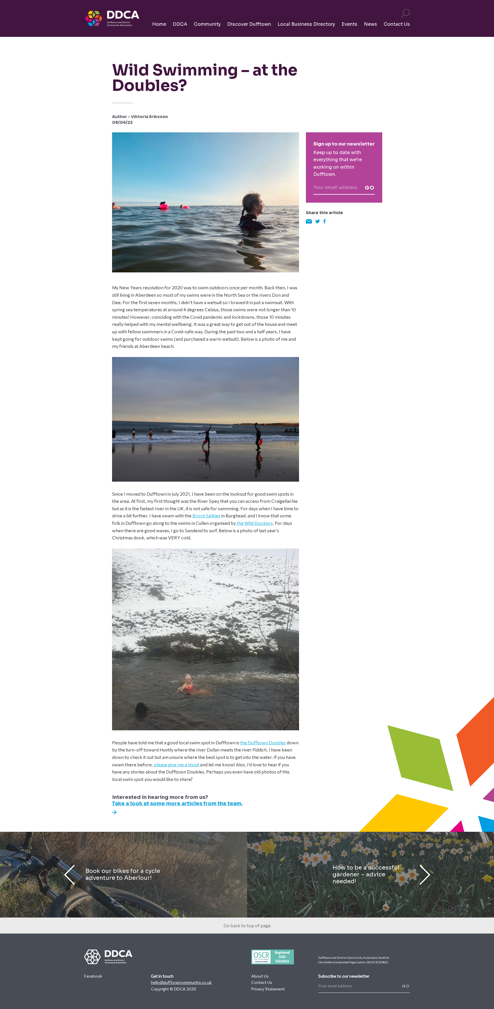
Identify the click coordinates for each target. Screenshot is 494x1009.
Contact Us (261, 982)
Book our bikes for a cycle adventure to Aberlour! (122, 875)
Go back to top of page (247, 925)
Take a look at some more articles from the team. (177, 803)
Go (370, 188)
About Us (260, 976)
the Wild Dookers (255, 523)
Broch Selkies (206, 515)
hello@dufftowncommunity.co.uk (181, 982)
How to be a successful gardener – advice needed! (365, 874)
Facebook (93, 976)
